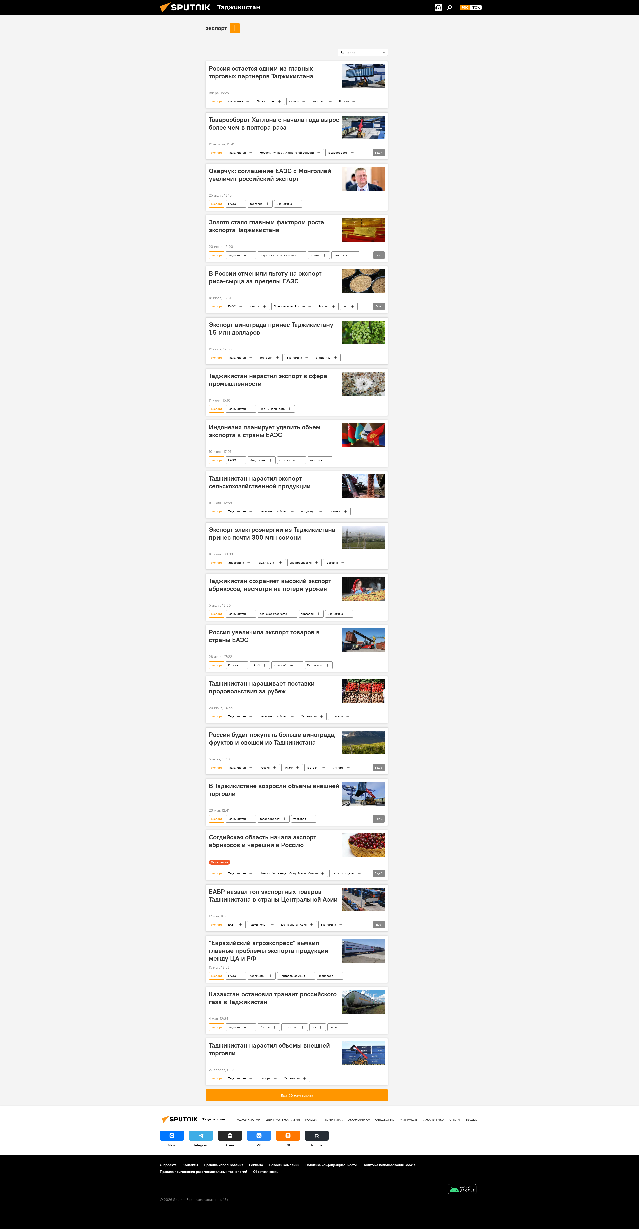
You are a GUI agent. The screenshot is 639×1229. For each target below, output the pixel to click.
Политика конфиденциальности (331, 1165)
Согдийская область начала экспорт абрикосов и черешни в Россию (262, 841)
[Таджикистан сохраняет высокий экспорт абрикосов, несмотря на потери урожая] (363, 589)
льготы (255, 306)
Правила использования (223, 1165)
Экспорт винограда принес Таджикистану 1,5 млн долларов (271, 328)
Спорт (455, 1119)
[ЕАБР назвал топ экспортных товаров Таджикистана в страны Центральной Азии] (363, 899)
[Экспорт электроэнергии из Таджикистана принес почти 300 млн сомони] (363, 537)
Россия (344, 101)
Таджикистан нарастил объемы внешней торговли (269, 1049)
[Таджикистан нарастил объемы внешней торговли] (363, 1053)
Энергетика (236, 562)
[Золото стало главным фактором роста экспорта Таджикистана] (363, 230)
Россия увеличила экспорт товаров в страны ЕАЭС (264, 636)
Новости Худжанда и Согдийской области (289, 873)
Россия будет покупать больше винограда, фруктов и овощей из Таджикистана (272, 738)
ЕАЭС (232, 204)
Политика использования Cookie (389, 1165)
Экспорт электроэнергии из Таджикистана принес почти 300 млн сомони (272, 533)
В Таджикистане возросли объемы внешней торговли (274, 790)
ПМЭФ (288, 767)
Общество (385, 1119)
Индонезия (257, 460)
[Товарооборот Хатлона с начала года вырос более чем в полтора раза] (363, 127)
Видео (472, 1119)
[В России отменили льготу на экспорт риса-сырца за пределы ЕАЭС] (363, 281)
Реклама (256, 1165)
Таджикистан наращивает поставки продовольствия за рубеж (262, 687)
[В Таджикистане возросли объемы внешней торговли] (363, 794)
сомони (335, 511)
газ (314, 1027)
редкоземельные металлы (278, 255)
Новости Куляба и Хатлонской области (287, 152)
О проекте (168, 1165)
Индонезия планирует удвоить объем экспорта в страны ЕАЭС (264, 431)
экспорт (216, 28)
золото (315, 255)
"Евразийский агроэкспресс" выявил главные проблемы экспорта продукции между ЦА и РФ (268, 950)
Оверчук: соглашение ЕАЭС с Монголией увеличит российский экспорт (270, 175)
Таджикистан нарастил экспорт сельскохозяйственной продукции (260, 482)
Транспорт (326, 976)
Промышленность (272, 409)
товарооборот (337, 152)
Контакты (190, 1165)
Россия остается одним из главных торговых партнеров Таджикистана (261, 72)
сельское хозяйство (273, 511)
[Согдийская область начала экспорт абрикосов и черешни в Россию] (363, 845)
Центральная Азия (294, 924)
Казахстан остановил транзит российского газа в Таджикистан (273, 998)
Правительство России (289, 306)
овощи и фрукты (343, 873)
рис (344, 306)
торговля (319, 101)
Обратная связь (265, 1171)
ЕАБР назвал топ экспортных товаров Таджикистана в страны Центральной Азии (273, 895)
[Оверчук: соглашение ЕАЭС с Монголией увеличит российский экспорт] (363, 179)
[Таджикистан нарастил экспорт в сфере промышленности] (363, 384)
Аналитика (433, 1119)
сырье (334, 1027)
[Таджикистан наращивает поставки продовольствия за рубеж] (363, 691)
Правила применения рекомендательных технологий (203, 1171)
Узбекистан (257, 976)
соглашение (287, 460)
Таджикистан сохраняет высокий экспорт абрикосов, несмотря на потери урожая (270, 585)
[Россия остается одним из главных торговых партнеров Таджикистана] (363, 76)
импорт (294, 101)
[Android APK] (462, 1189)
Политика (333, 1119)
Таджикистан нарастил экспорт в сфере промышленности (268, 380)
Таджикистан (266, 101)
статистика (235, 101)
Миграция (409, 1119)
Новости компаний (284, 1165)
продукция (308, 511)
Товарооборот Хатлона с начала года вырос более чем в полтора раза (274, 123)
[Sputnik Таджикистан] (187, 13)
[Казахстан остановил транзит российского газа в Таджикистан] (363, 1002)
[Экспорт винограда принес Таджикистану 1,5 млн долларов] (363, 332)
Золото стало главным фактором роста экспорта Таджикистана (266, 226)
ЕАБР (231, 924)
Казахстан (291, 1027)
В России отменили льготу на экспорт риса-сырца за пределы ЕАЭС (265, 277)
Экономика (284, 204)
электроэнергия (301, 562)
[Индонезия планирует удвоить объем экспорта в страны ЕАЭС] (363, 435)
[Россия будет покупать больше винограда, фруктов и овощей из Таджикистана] (363, 742)
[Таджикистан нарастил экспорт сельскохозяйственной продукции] (363, 486)
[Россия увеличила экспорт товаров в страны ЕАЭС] (363, 640)
